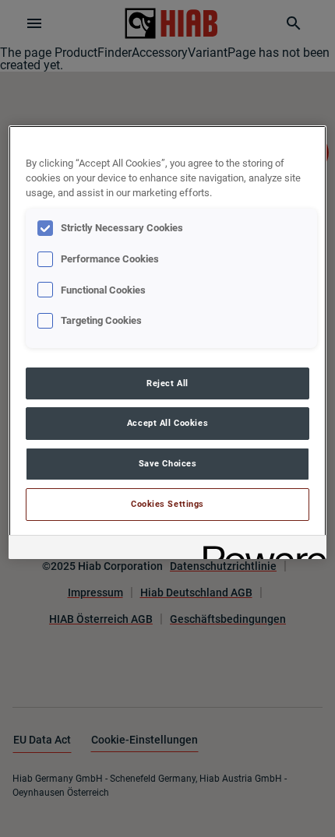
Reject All (167, 383)
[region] (168, 342)
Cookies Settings (167, 503)
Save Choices (168, 463)
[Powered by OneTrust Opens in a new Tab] (259, 549)
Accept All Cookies (167, 422)
